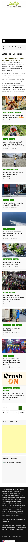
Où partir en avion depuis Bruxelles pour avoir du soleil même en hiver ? (13, 233)
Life (13, 325)
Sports (12, 200)
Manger (5, 139)
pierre (6, 120)
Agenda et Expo (7, 388)
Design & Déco (7, 169)
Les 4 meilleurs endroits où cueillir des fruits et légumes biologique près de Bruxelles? (13, 144)
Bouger (5, 292)
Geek (5, 355)
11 (16, 412)
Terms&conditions (19, 519)
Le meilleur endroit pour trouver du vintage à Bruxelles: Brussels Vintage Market (13, 297)
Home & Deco (7, 325)
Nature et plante (7, 259)
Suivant (22, 412)
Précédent (5, 408)
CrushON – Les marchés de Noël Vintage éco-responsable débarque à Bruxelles (13, 395)
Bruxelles (11, 47)
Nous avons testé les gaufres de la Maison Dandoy (13, 116)
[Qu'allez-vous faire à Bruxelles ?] (15, 471)
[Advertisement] (14, 23)
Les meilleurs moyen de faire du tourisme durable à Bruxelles (13, 174)
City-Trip (6, 228)
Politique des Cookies (8, 519)
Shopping (18, 47)
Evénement (16, 388)
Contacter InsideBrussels (16, 529)
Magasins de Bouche (9, 112)
